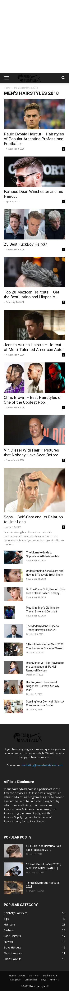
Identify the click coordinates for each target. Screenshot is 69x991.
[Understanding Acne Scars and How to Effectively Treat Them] (13, 575)
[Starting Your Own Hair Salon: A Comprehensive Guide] (13, 706)
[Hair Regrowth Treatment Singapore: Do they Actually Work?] (13, 687)
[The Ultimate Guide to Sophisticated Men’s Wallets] (13, 557)
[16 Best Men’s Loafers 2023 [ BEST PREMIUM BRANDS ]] (13, 869)
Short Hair (34, 975)
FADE (22, 975)
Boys (43, 979)
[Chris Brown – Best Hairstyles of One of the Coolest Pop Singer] (34, 377)
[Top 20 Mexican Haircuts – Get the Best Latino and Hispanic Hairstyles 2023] (34, 272)
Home (7, 87)
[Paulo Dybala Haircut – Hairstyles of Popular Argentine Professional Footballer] (34, 114)
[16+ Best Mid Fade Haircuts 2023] (13, 887)
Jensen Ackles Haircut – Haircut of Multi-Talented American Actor (34, 347)
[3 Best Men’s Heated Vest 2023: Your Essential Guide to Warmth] (13, 649)
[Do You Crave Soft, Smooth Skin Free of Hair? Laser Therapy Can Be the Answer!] (13, 594)
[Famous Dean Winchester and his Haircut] (34, 172)
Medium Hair (50, 975)
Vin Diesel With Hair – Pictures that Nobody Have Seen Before (31, 452)
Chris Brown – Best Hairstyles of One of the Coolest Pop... (33, 400)
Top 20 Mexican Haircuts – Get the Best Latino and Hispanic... (31, 294)
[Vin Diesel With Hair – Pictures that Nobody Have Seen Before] (34, 430)
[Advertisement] (34, 36)
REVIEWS (54, 979)
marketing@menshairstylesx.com (41, 765)
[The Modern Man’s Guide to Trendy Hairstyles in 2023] (13, 631)
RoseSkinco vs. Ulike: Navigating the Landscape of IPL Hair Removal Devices (45, 666)
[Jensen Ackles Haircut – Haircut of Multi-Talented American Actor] (34, 325)
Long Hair (15, 979)
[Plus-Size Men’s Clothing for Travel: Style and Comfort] (9, 612)
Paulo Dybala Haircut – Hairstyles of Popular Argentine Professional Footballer (34, 139)
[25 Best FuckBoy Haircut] (34, 224)
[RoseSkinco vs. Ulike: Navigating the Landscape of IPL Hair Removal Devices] (13, 667)
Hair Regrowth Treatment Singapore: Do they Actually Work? (42, 686)
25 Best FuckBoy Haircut (26, 244)
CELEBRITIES (31, 979)
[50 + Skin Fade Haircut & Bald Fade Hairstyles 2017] (13, 850)
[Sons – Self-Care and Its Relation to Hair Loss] (34, 490)
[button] (6, 78)
